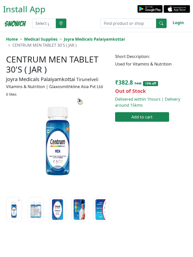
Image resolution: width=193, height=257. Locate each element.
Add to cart (142, 117)
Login (178, 22)
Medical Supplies (41, 39)
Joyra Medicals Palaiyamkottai (94, 39)
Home (12, 39)
